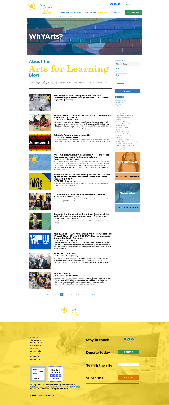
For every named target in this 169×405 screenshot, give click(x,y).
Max (117, 75)
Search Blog (119, 83)
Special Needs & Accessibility (124, 145)
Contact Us (34, 356)
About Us (64, 12)
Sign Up (128, 377)
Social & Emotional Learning (124, 143)
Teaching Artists (120, 149)
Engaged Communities (122, 117)
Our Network (76, 12)
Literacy (117, 129)
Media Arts (120, 108)
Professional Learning (122, 139)
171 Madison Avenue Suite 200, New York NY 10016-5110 (55, 387)
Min (117, 69)
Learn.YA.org (35, 359)
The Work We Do (88, 12)
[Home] (40, 8)
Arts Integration (120, 102)
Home (62, 16)
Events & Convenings (122, 133)
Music (119, 110)
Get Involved (115, 12)
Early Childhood (120, 125)
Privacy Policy (36, 351)
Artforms (118, 104)
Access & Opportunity (122, 123)
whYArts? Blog (103, 12)
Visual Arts (121, 114)
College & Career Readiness (124, 116)
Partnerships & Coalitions (123, 135)
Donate (135, 12)
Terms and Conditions (39, 354)
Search (128, 91)
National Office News (122, 131)
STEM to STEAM (120, 147)
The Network (35, 340)
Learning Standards (121, 127)
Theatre (119, 112)
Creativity (118, 119)
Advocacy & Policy (121, 100)
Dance (119, 106)
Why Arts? (34, 348)
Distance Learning (121, 121)
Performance (119, 137)
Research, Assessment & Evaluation (126, 141)
